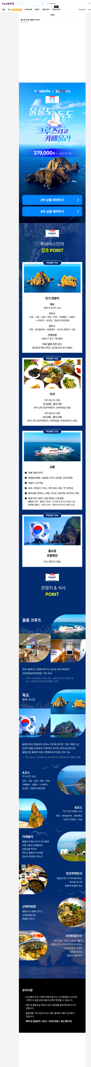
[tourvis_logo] (8, 3)
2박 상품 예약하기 (52, 200)
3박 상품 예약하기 (52, 211)
